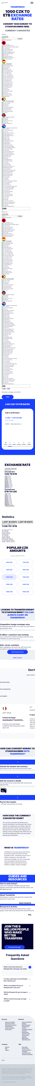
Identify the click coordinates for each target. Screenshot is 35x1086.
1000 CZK (7, 483)
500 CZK (6, 482)
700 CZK (26, 562)
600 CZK (9, 562)
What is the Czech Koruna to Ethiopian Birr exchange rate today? (15, 968)
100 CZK (6, 480)
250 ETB (6, 499)
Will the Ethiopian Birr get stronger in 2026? (16, 993)
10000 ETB (7, 504)
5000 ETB (7, 503)
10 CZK (6, 477)
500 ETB (6, 500)
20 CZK (6, 478)
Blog (29, 914)
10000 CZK (7, 486)
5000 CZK (7, 485)
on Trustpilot (3, 696)
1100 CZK (26, 577)
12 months (29, 443)
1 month (14, 443)
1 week (9, 443)
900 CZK (26, 570)
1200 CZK (9, 584)
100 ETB (6, 498)
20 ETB (6, 496)
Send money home (17, 652)
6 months (24, 443)
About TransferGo (25, 903)
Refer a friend (17, 658)
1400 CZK (9, 592)
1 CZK (6, 475)
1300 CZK (25, 584)
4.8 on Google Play (5, 689)
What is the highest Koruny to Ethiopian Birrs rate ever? (13, 986)
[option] (17, 40)
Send (7, 397)
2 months (19, 443)
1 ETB (6, 493)
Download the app (14, 947)
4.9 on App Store (5, 682)
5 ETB (6, 494)
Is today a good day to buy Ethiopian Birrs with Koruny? (16, 980)
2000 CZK (7, 484)
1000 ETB (6, 501)
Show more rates (9, 505)
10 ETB (6, 495)
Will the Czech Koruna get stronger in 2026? (15, 1000)
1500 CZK (25, 592)
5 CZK (6, 476)
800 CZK (9, 570)
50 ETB (6, 497)
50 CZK (6, 479)
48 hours (5, 443)
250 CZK (6, 481)
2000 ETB (7, 502)
